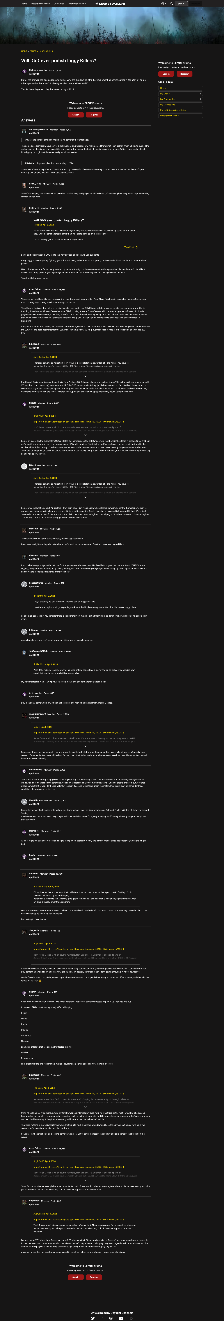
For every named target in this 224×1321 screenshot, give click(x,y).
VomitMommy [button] (36, 800)
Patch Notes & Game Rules (173, 110)
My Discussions (167, 104)
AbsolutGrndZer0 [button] (37, 714)
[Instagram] (110, 1319)
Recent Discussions (169, 115)
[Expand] (85, 376)
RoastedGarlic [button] (36, 583)
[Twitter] (93, 1319)
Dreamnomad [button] (35, 769)
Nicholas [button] (33, 70)
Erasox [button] (32, 465)
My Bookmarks (180, 99)
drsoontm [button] (33, 528)
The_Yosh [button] (34, 930)
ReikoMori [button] (34, 208)
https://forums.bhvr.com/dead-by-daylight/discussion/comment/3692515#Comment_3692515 (79, 732)
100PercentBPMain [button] (38, 651)
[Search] (171, 3)
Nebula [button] (32, 403)
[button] (24, 71)
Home (163, 88)
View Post (129, 247)
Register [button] (94, 115)
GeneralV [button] (33, 873)
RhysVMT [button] (33, 555)
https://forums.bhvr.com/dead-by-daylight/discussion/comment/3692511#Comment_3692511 (79, 421)
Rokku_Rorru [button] (35, 183)
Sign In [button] (75, 115)
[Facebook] (102, 1319)
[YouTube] (121, 1319)
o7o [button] (31, 693)
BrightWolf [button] (34, 344)
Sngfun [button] (32, 855)
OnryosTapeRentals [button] (38, 129)
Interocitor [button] (34, 831)
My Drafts (180, 93)
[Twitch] (131, 1319)
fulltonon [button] (33, 630)
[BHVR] (111, 3)
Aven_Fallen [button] (35, 289)
